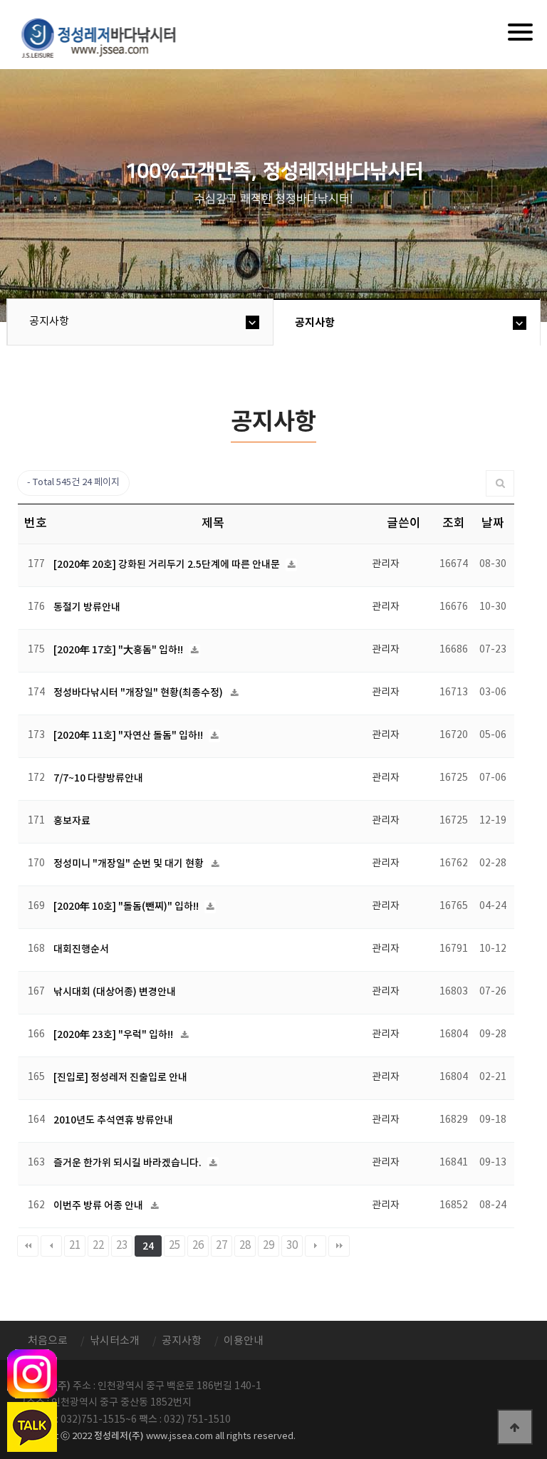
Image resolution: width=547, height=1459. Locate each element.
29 (268, 1246)
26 (198, 1246)
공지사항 (49, 322)
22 (98, 1246)
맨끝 (339, 1246)
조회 (453, 523)
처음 (27, 1246)
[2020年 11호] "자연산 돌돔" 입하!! (129, 736)
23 (121, 1246)
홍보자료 (71, 821)
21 (74, 1246)
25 (174, 1246)
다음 (315, 1246)
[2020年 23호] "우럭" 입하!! (114, 1035)
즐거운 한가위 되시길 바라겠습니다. (128, 1163)
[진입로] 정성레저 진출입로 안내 (120, 1077)
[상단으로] (515, 1427)
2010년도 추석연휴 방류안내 (113, 1120)
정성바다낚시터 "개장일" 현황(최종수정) (139, 693)
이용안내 (244, 1341)
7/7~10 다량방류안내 (98, 778)
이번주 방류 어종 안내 (99, 1206)
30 (292, 1246)
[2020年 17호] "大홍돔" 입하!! (119, 650)
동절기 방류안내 (86, 607)
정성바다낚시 (108, 37)
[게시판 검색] (500, 483)
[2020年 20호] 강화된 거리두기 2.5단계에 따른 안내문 (167, 565)
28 (245, 1246)
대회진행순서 (81, 949)
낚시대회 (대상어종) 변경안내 (114, 992)
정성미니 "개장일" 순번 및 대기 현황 (129, 864)
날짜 (492, 523)
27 (221, 1246)
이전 (51, 1246)
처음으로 (48, 1341)
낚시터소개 (115, 1341)
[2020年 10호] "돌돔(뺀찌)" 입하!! (127, 906)
